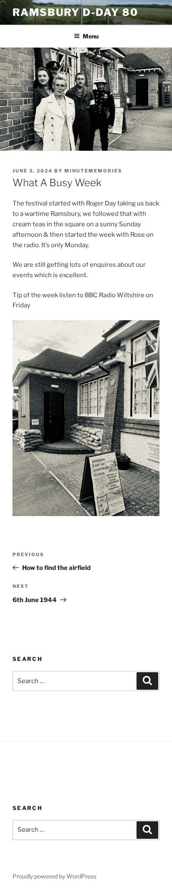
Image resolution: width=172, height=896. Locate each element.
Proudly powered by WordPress (54, 876)
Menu (91, 36)
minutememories (93, 171)
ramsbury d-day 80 (75, 12)
